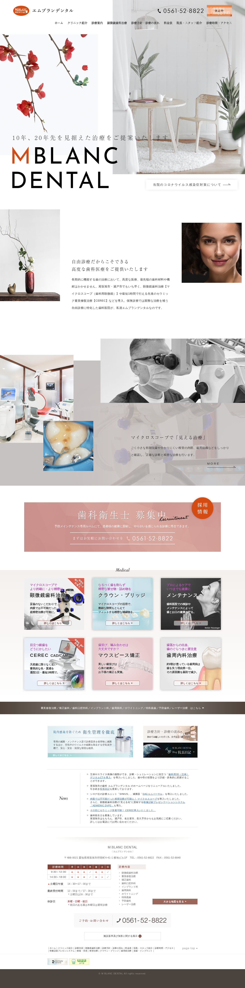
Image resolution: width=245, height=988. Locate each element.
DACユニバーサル (152, 794)
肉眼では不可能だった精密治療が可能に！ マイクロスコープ (123, 798)
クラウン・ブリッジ (109, 951)
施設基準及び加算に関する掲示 (121, 936)
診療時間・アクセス (219, 23)
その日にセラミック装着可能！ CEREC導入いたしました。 (123, 810)
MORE (213, 463)
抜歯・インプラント (143, 951)
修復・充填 (82, 951)
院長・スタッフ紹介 (189, 23)
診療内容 (79, 948)
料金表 (168, 23)
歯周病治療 (126, 951)
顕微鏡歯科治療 (117, 23)
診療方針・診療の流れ (145, 23)
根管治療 (94, 951)
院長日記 (105, 789)
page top (188, 948)
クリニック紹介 (77, 23)
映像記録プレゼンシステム (62, 951)
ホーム (59, 23)
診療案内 (97, 23)
